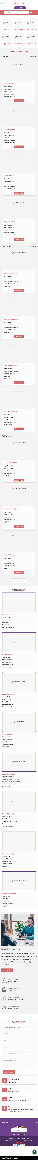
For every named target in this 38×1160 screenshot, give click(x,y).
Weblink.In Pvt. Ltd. (26, 1140)
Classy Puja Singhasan (10, 411)
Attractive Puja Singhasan (11, 319)
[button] (14, 1091)
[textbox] (17, 12)
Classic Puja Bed (8, 175)
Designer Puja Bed (9, 222)
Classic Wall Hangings (10, 509)
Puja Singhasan (18, 29)
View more (7, 970)
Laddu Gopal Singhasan (9, 774)
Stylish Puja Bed (7, 734)
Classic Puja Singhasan (10, 365)
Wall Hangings (7, 436)
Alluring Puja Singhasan (10, 273)
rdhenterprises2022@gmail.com (17, 1100)
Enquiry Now (19, 101)
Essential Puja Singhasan (9, 814)
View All (32, 56)
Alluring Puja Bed (9, 83)
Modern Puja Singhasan (9, 893)
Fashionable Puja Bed (8, 694)
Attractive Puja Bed (9, 129)
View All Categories (19, 581)
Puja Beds (7, 29)
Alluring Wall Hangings (10, 462)
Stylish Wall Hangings (10, 555)
